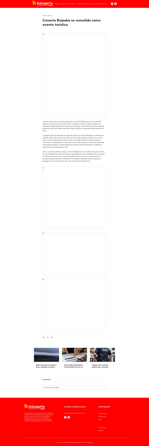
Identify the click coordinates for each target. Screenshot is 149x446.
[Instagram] (112, 3)
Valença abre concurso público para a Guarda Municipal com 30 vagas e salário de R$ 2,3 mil (101, 366)
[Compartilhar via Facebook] (43, 337)
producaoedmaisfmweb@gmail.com (75, 413)
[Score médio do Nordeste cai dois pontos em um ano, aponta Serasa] (74, 355)
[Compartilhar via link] (52, 337)
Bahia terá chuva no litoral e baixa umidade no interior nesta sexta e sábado (46, 366)
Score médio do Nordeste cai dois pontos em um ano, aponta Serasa (74, 366)
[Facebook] (115, 3)
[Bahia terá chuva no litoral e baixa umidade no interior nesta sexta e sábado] (46, 355)
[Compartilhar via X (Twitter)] (47, 337)
